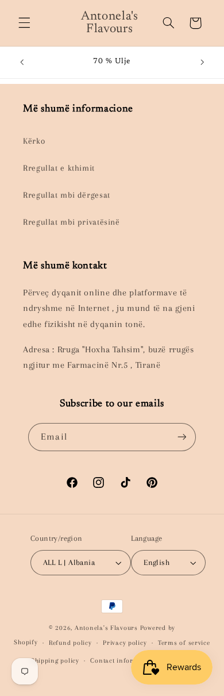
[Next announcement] (202, 62)
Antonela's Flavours (106, 628)
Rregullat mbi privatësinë (71, 221)
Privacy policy (124, 643)
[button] (24, 23)
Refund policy (70, 643)
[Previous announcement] (21, 62)
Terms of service (184, 643)
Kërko (34, 140)
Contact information (123, 660)
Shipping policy (55, 660)
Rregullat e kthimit (59, 167)
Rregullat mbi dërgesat (66, 194)
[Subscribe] (181, 437)
